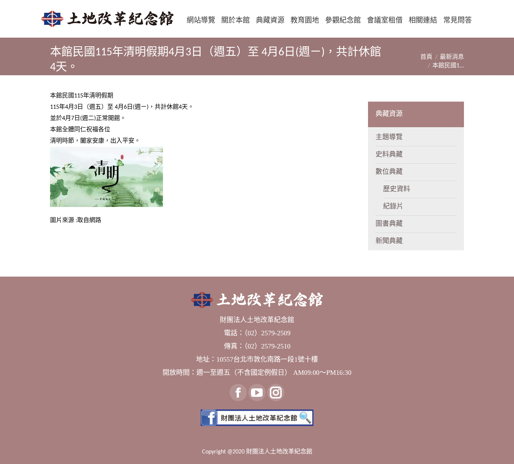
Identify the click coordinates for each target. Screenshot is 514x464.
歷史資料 (396, 189)
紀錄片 (393, 206)
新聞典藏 (389, 241)
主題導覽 (389, 137)
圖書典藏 (389, 224)
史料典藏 (389, 154)
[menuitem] (201, 20)
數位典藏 (389, 172)
